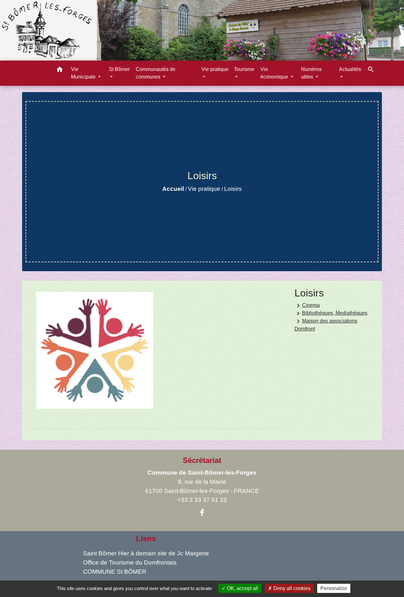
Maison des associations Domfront (325, 324)
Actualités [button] (350, 69)
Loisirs (233, 188)
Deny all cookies (291, 588)
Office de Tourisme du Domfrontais (130, 562)
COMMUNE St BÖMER (114, 571)
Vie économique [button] (274, 73)
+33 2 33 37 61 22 (202, 499)
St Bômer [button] (119, 69)
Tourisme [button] (244, 69)
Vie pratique (204, 188)
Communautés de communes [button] (155, 73)
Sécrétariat (202, 460)
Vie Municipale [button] (84, 73)
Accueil (173, 188)
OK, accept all (242, 588)
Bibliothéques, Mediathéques (330, 313)
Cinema (307, 305)
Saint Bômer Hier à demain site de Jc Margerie (146, 553)
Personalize (333, 588)
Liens (146, 538)
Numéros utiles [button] (311, 73)
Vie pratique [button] (215, 69)
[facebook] (202, 512)
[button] (59, 70)
